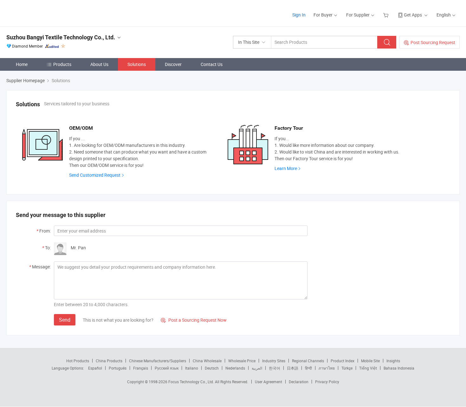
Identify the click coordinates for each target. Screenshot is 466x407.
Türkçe (347, 368)
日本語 (292, 368)
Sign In (299, 15)
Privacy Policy (327, 381)
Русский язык (166, 368)
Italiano (191, 368)
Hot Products (77, 360)
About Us (99, 64)
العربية (257, 368)
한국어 (274, 368)
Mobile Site (370, 360)
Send (64, 319)
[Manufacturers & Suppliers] (47, 12)
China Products (109, 360)
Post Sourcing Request (433, 42)
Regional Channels (308, 360)
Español (95, 368)
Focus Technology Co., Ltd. (191, 381)
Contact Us (212, 64)
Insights (393, 360)
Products (62, 64)
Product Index (342, 360)
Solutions (136, 64)
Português (117, 368)
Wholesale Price (242, 360)
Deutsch (212, 368)
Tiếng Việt (368, 368)
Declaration (298, 381)
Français (140, 368)
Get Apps (413, 15)
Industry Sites (273, 360)
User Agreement (268, 381)
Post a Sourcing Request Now (194, 320)
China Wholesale (207, 360)
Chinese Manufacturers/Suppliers (157, 360)
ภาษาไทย (327, 368)
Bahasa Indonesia (399, 368)
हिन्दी (308, 368)
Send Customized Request (94, 175)
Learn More (286, 168)
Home (22, 64)
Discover (173, 64)
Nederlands (235, 368)
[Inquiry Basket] (386, 15)
